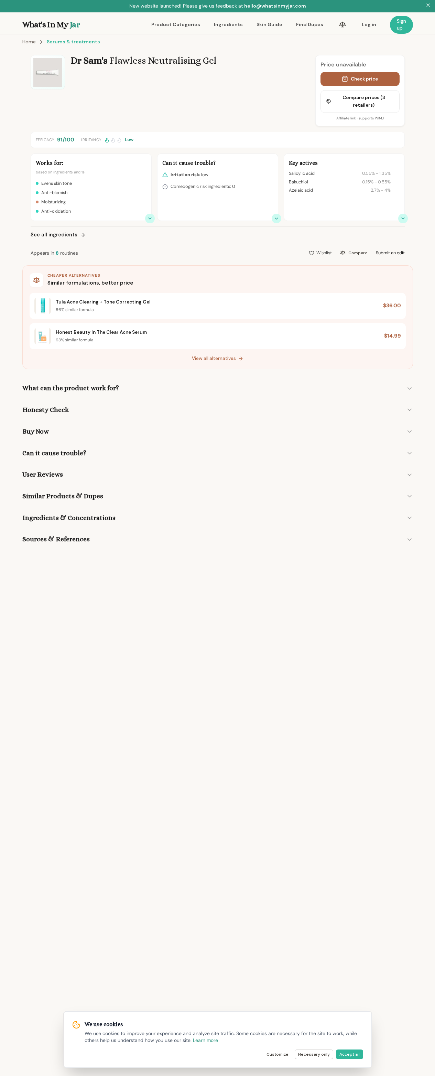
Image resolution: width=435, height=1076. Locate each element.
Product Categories (175, 24)
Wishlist (324, 253)
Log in (369, 24)
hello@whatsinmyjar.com (275, 6)
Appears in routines (54, 253)
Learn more (205, 1040)
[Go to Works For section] (150, 218)
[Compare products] (342, 25)
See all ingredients (54, 235)
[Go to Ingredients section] (403, 218)
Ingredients (228, 24)
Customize (278, 1054)
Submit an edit (390, 253)
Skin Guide (269, 24)
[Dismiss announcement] (428, 6)
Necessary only (314, 1054)
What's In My (51, 24)
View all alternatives (214, 358)
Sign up (401, 24)
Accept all (349, 1054)
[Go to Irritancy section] (276, 218)
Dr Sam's (88, 60)
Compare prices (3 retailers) (363, 101)
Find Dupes (309, 24)
